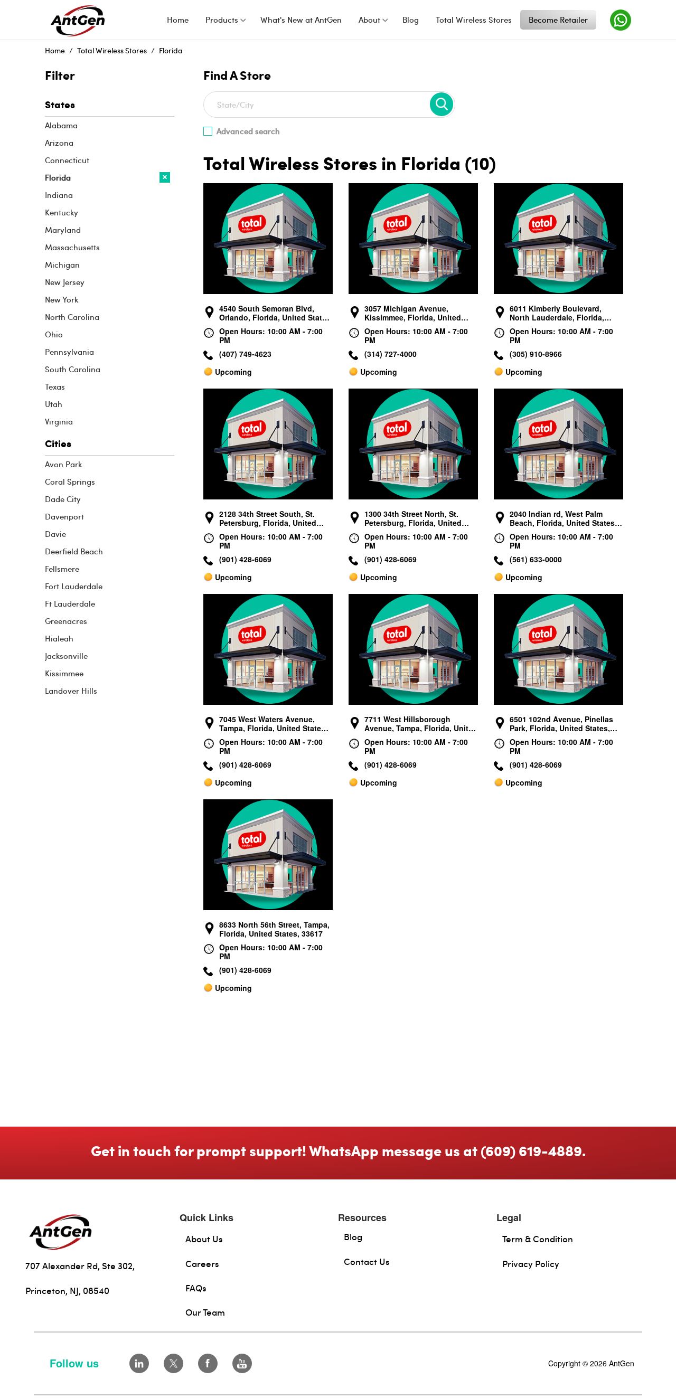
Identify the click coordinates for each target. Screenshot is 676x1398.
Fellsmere (62, 568)
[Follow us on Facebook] (208, 1363)
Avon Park (63, 464)
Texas (55, 386)
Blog (353, 1236)
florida (171, 50)
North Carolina (72, 316)
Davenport (64, 516)
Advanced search (248, 131)
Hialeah (59, 638)
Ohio (54, 334)
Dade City (63, 499)
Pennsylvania (69, 351)
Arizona (59, 142)
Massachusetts (72, 247)
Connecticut (67, 160)
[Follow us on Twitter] (173, 1363)
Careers (202, 1263)
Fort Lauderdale (73, 586)
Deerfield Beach (74, 551)
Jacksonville (66, 655)
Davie (55, 533)
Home (55, 50)
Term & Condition (537, 1238)
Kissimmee (64, 673)
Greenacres (66, 621)
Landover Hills (71, 690)
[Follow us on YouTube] (242, 1363)
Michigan (62, 264)
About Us (204, 1238)
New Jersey (64, 282)
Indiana (59, 195)
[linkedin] (139, 1363)
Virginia (59, 421)
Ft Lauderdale (70, 603)
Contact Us (367, 1261)
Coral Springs (70, 481)
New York (61, 299)
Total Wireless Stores (112, 50)
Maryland (63, 229)
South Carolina (72, 369)
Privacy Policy (530, 1263)
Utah (53, 404)
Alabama (61, 125)
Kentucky (61, 212)
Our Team (205, 1312)
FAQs (195, 1287)
